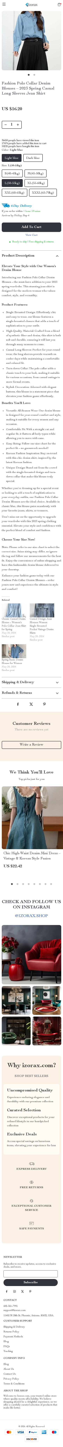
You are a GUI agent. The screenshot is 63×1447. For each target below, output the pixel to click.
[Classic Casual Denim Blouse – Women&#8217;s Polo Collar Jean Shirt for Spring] (14, 610)
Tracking (8, 1351)
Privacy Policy (11, 1379)
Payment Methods (13, 1337)
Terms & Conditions (14, 1384)
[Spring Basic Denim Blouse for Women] (14, 651)
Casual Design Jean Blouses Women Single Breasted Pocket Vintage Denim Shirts (42, 626)
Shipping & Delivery (14, 1327)
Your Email (13, 1274)
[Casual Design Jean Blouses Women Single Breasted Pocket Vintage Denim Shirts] (42, 610)
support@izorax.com (15, 1310)
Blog (6, 1341)
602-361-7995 (11, 1306)
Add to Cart (31, 227)
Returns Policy (11, 1332)
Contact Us (10, 1374)
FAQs (7, 1346)
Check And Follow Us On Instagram (31, 905)
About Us (9, 1369)
